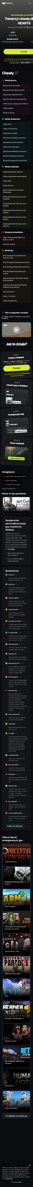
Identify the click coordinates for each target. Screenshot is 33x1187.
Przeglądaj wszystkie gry (16, 1116)
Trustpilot (11, 549)
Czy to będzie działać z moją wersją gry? (16, 560)
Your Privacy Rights (16, 1182)
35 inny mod (14, 63)
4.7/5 (13, 32)
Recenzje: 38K (12, 35)
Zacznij (16, 368)
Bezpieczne (12, 39)
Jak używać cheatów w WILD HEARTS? (16, 554)
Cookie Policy (9, 1178)
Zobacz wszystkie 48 (8, 488)
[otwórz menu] (29, 3)
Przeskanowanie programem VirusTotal (12, 42)
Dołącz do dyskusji (14, 826)
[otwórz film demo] (16, 329)
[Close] (30, 1165)
